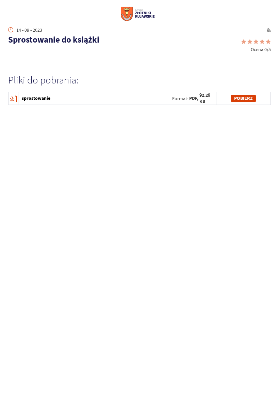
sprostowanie (36, 98)
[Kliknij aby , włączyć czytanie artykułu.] (11, 55)
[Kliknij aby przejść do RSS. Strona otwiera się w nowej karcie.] (268, 30)
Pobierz (243, 98)
